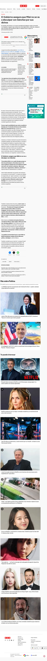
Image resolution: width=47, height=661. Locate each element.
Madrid (10, 261)
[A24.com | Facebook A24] (5, 640)
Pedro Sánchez (16, 261)
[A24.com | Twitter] (7, 640)
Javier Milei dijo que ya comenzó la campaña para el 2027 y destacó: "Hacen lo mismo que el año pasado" (13, 275)
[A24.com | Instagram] (9, 640)
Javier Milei (4, 261)
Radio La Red (20, 639)
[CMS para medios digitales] (33, 655)
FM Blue (19, 640)
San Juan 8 (20, 643)
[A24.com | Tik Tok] (13, 640)
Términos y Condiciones (36, 641)
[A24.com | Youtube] (11, 640)
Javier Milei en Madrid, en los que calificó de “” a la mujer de (13, 51)
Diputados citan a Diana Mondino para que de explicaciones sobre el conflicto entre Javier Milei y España (13, 268)
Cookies (32, 642)
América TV (20, 645)
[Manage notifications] (44, 656)
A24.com (19, 636)
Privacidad (33, 639)
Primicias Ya (20, 638)
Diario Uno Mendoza (22, 642)
